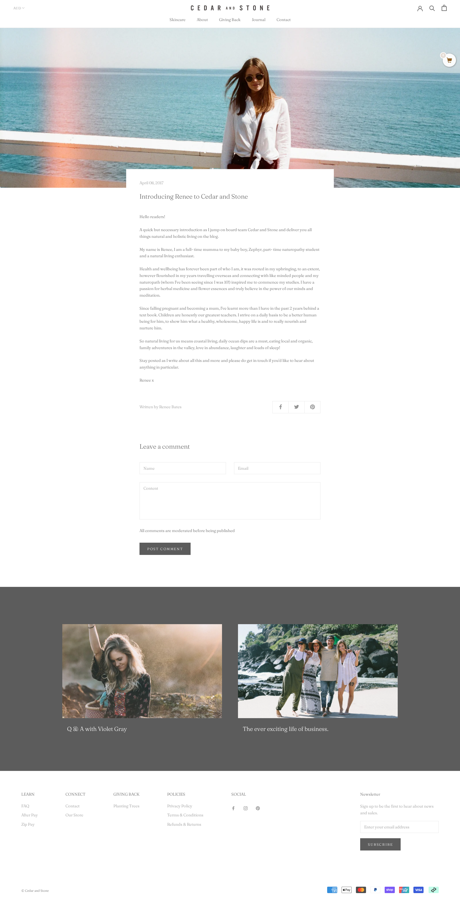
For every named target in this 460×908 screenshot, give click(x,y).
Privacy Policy (179, 805)
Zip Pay (28, 824)
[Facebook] (233, 808)
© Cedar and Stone (35, 891)
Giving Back (230, 19)
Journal (258, 19)
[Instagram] (246, 808)
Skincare (178, 19)
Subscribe (380, 844)
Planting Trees (126, 805)
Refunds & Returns (184, 824)
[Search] (432, 8)
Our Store (74, 814)
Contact (284, 19)
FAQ (25, 805)
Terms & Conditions (185, 814)
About (202, 19)
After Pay (29, 814)
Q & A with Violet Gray (97, 729)
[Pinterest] (258, 808)
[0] (449, 60)
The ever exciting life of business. (285, 729)
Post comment (165, 549)
